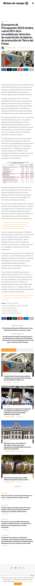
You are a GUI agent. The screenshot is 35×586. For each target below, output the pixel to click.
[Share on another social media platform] (31, 69)
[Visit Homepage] (16, 3)
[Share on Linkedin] (25, 69)
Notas (7, 21)
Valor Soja (8, 382)
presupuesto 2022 (23, 305)
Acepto (18, 584)
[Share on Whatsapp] (14, 69)
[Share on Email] (20, 69)
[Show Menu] (33, 3)
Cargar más (17, 486)
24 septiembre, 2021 (24, 47)
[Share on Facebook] (3, 69)
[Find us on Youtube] (19, 568)
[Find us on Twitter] (15, 568)
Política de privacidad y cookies (23, 581)
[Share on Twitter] (9, 69)
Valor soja (7, 374)
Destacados (4, 505)
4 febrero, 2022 (19, 482)
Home (2, 21)
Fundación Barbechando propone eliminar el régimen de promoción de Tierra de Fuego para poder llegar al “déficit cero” (17, 378)
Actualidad (7, 406)
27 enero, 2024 (16, 382)
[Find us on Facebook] (11, 568)
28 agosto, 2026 (5, 499)
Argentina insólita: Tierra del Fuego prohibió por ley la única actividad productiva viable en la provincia (18, 297)
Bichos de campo (11, 47)
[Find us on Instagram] (23, 568)
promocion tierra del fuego (9, 308)
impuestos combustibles (9, 305)
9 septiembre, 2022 (20, 451)
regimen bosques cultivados (10, 310)
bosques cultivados (13, 303)
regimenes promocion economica (11, 313)
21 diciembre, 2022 (20, 416)
